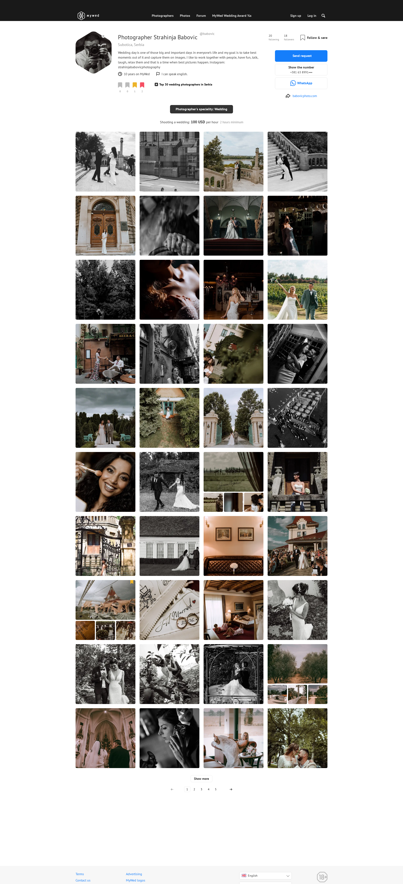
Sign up (295, 15)
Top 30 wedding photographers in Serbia (185, 84)
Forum (201, 15)
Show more (201, 779)
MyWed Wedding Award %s (231, 15)
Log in (311, 15)
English (253, 875)
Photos (185, 15)
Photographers (163, 15)
